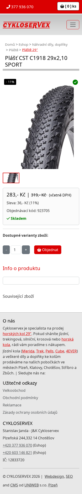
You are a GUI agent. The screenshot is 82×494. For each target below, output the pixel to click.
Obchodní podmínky (20, 397)
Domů (10, 44)
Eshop (23, 44)
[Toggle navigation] (73, 24)
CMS (14, 485)
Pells (50, 351)
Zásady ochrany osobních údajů (30, 412)
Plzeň (53, 485)
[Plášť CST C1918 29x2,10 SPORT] (41, 141)
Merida (28, 351)
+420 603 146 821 (17, 452)
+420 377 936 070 (17, 445)
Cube (59, 351)
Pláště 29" (30, 49)
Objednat (49, 249)
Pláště (13, 50)
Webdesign (54, 476)
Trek (40, 351)
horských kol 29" (17, 333)
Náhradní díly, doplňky (50, 44)
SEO (69, 476)
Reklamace (12, 405)
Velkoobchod (14, 390)
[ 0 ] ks (70, 6)
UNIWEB (31, 485)
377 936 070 (21, 6)
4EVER (71, 351)
